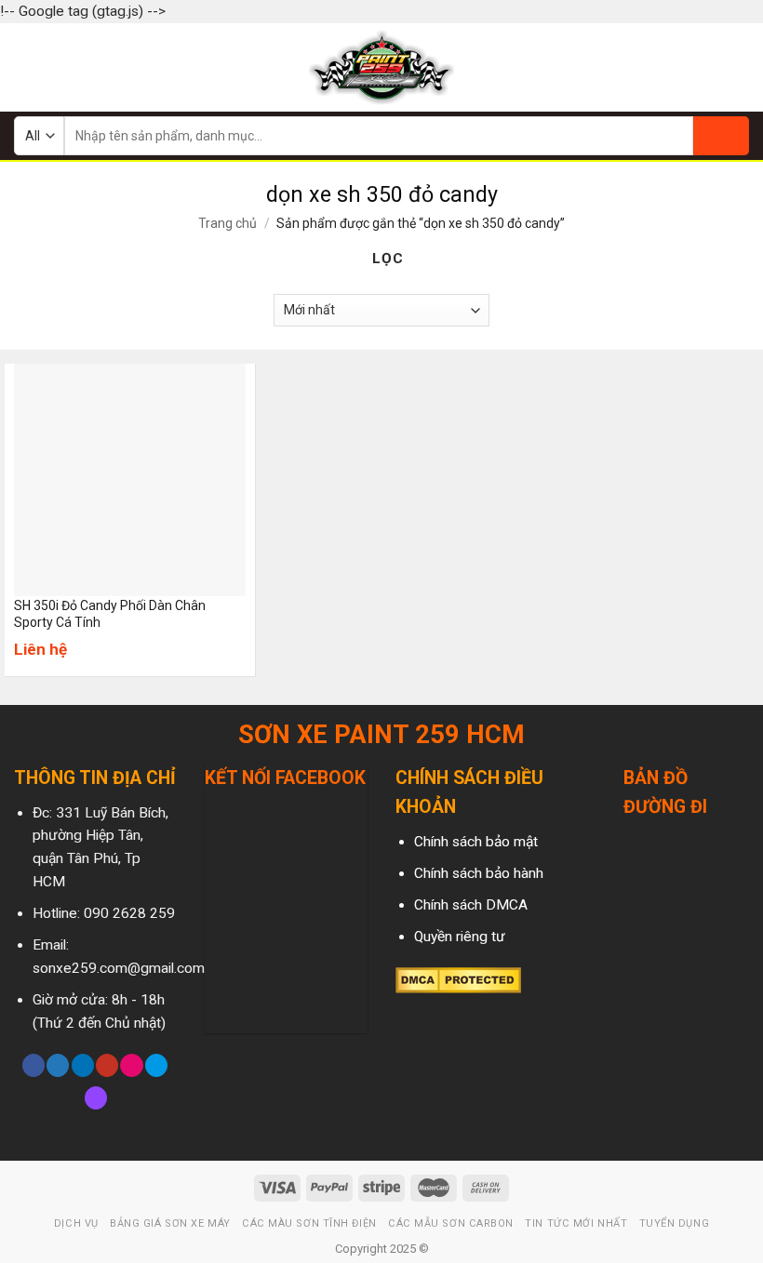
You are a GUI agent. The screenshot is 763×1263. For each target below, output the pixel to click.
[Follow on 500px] (156, 1065)
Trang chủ (227, 223)
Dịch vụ (76, 1223)
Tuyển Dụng (674, 1223)
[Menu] (25, 67)
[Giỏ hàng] (739, 67)
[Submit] (721, 135)
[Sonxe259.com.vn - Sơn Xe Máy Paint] (382, 67)
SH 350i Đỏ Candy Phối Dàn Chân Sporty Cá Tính (110, 614)
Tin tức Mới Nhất (576, 1223)
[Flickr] (131, 1065)
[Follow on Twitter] (58, 1065)
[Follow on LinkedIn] (83, 1065)
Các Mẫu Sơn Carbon (451, 1223)
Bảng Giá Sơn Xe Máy (170, 1223)
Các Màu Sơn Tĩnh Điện (309, 1223)
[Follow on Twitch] (96, 1098)
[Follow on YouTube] (107, 1065)
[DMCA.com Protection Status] (458, 979)
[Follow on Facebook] (33, 1065)
